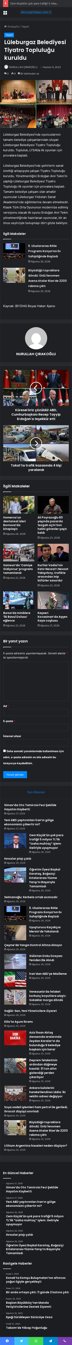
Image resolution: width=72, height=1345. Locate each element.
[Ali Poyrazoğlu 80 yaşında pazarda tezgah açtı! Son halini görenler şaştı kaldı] (53, 505)
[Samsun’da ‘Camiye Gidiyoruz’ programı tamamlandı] (18, 552)
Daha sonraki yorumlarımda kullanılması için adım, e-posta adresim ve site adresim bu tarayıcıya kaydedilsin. (33, 757)
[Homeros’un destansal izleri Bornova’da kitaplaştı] (18, 505)
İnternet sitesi (12, 736)
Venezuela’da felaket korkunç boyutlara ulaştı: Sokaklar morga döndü (47, 996)
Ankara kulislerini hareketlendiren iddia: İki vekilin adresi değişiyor (47, 1092)
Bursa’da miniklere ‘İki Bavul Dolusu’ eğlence (16, 617)
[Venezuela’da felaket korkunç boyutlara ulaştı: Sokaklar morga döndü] (15, 997)
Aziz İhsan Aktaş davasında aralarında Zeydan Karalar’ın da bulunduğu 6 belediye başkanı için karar (45, 1041)
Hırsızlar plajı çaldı (17, 859)
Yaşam (25, 26)
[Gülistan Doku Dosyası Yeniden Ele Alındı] (15, 961)
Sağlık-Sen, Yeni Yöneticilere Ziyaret (30, 1011)
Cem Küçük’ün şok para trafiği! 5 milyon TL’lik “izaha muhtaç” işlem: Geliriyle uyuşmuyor (46, 841)
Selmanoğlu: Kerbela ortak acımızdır (31, 897)
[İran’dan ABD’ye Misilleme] (15, 979)
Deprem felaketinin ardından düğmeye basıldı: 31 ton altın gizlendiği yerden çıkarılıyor (43, 1068)
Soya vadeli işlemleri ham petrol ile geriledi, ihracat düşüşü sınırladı (36, 1109)
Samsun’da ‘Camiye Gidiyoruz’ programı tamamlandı (18, 569)
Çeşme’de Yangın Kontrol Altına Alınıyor (33, 945)
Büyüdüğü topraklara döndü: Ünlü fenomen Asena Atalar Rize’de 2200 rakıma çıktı (48, 1128)
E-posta (9, 721)
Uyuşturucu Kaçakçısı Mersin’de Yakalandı (45, 929)
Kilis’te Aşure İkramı (18, 1022)
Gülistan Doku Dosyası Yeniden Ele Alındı (45, 958)
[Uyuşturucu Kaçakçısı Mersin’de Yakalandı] (15, 932)
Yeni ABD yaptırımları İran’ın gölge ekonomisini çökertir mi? (29, 822)
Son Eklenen (36, 792)
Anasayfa (13, 26)
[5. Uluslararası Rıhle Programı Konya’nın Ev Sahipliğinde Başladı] (14, 250)
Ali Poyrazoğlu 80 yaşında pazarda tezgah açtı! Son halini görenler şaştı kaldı (52, 525)
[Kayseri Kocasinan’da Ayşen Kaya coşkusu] (53, 600)
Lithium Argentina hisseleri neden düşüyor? (35, 1146)
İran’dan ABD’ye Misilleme (48, 974)
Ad (6, 706)
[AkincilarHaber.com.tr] (36, 12)
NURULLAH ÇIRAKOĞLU (23, 67)
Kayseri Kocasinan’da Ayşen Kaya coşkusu (52, 617)
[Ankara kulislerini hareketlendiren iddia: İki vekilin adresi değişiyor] (15, 1093)
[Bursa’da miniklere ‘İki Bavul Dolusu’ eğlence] (18, 600)
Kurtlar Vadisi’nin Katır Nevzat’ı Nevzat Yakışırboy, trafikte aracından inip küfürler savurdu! (53, 572)
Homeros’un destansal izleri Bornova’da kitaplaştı (14, 523)
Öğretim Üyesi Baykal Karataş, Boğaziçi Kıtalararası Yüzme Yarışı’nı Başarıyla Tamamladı (44, 877)
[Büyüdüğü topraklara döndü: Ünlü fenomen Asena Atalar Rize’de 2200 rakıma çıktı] (14, 275)
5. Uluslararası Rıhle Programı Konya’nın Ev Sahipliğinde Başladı (44, 251)
